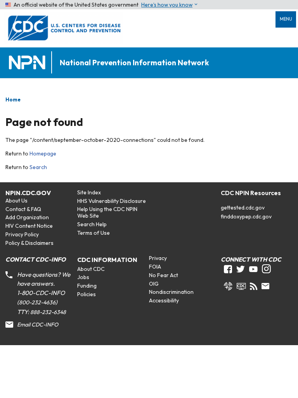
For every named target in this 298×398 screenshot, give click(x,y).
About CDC (91, 268)
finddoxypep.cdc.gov (246, 216)
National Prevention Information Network (134, 62)
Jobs (83, 277)
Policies (86, 294)
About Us (16, 200)
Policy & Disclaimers (29, 242)
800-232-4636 (37, 302)
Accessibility (164, 300)
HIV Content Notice (29, 225)
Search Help (92, 224)
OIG (154, 283)
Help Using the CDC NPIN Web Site (107, 212)
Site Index (89, 192)
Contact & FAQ (23, 209)
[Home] (28, 62)
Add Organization (27, 217)
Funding (87, 285)
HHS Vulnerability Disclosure (111, 200)
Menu (286, 19)
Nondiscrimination (171, 291)
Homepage (42, 153)
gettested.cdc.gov (243, 207)
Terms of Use (93, 232)
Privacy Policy (22, 234)
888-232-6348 (48, 312)
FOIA (155, 266)
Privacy (158, 258)
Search (38, 167)
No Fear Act (163, 275)
